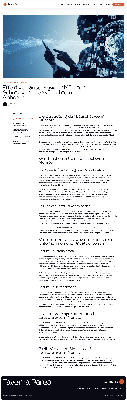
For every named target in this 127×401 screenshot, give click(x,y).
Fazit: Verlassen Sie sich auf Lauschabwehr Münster (21, 142)
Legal (121, 395)
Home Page (81, 389)
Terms (117, 395)
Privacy (112, 395)
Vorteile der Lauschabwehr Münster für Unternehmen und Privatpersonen (21, 130)
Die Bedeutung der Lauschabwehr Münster (23, 119)
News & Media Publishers (11, 82)
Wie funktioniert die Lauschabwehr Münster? (20, 124)
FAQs (96, 389)
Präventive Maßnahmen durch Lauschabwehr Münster (21, 137)
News (89, 389)
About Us (105, 395)
